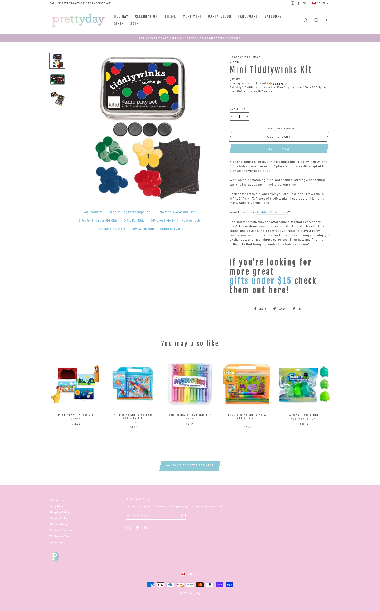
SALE (134, 23)
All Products (93, 212)
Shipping (235, 87)
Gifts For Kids (134, 220)
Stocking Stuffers (111, 228)
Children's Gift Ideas (272, 212)
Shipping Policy (59, 512)
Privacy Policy (58, 518)
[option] (190, 38)
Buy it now (279, 148)
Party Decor (220, 16)
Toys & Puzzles (142, 228)
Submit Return (58, 542)
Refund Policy (58, 524)
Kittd (234, 62)
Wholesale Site (59, 536)
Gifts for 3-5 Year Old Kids (176, 212)
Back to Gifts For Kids (193, 465)
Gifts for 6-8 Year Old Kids (98, 220)
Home (233, 56)
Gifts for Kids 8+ (163, 220)
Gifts (119, 23)
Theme (170, 16)
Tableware (248, 16)
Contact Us (56, 500)
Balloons (273, 16)
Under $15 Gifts (171, 228)
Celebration (146, 16)
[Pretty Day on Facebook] (137, 528)
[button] (280, 83)
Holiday (121, 16)
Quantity (238, 108)
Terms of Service (60, 530)
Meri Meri (192, 16)
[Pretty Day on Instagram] (128, 528)
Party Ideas (57, 506)
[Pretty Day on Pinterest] (145, 528)
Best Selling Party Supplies (129, 212)
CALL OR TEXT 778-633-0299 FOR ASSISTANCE (80, 3)
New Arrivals (191, 220)
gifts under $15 (261, 281)
